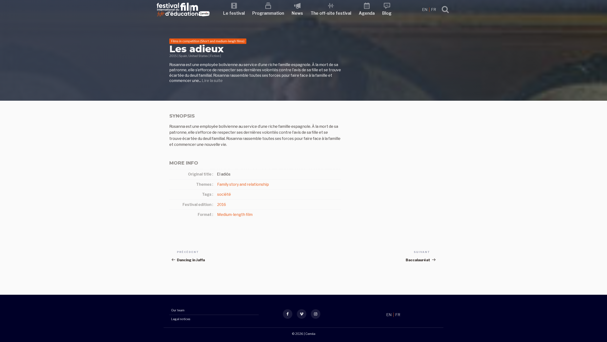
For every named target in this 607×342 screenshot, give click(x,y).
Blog (386, 13)
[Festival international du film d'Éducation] (183, 17)
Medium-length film (235, 214)
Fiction (215, 56)
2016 (221, 204)
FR (433, 9)
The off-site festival (331, 13)
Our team (177, 310)
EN (425, 9)
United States (198, 56)
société (224, 194)
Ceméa (310, 334)
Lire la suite (212, 80)
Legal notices (180, 319)
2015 (173, 56)
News (297, 13)
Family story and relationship (243, 184)
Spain (183, 56)
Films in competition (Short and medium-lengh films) (207, 41)
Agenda (367, 13)
